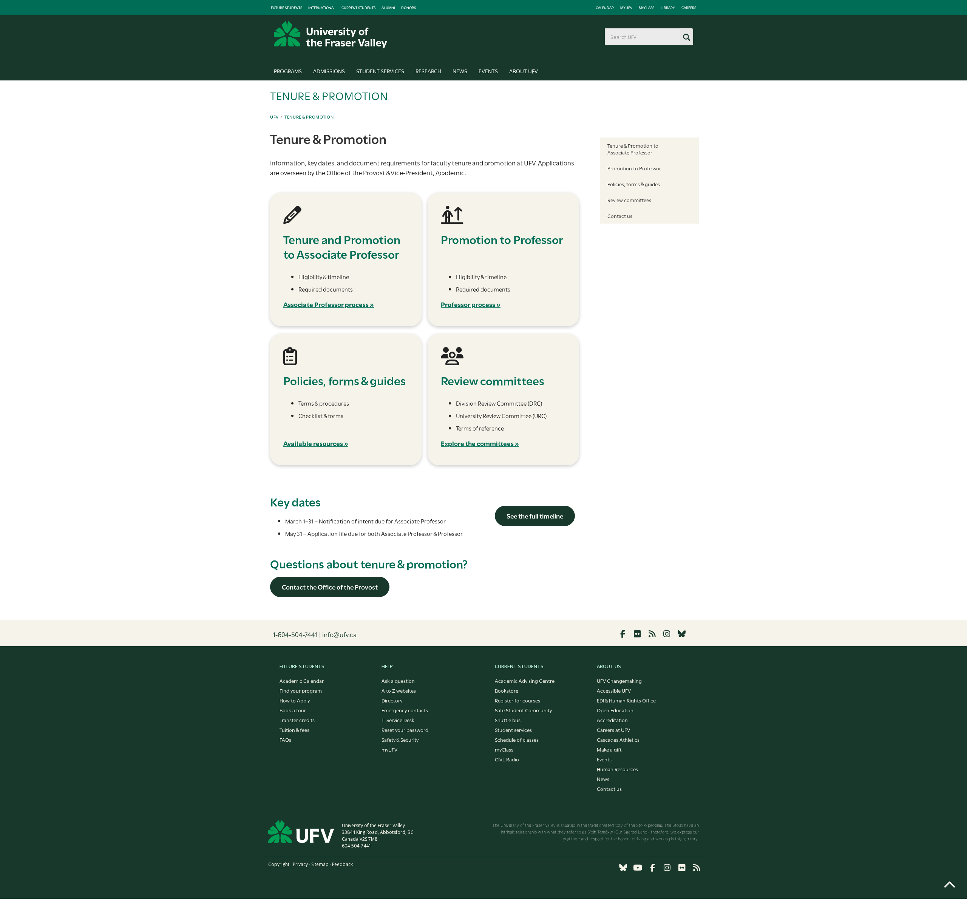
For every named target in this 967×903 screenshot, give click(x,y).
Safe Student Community (523, 710)
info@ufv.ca (339, 634)
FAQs (285, 739)
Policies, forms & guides (633, 184)
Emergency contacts (405, 710)
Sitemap (320, 864)
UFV (274, 117)
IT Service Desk (398, 720)
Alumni (388, 7)
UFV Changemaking (619, 680)
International (321, 7)
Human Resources (617, 769)
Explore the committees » (480, 443)
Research (428, 71)
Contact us (619, 215)
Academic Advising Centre (525, 680)
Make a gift (609, 749)
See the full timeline (535, 516)
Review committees (629, 200)
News (460, 71)
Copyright (278, 864)
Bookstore (506, 690)
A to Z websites (399, 690)
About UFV (523, 71)
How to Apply (295, 700)
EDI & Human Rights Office (626, 700)
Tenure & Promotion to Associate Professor (632, 149)
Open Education (615, 710)
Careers (688, 7)
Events (488, 71)
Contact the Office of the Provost (330, 587)
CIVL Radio (507, 759)
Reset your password (405, 729)
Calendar (605, 7)
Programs (288, 71)
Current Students (358, 7)
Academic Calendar (302, 680)
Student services (513, 729)
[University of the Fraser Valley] (330, 34)
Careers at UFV (613, 729)
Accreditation (612, 720)
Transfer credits (297, 720)
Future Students (286, 7)
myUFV (626, 7)
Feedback (342, 864)
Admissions (329, 71)
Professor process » (470, 304)
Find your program (301, 690)
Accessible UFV (614, 690)
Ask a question (398, 680)
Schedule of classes (517, 739)
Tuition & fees (294, 729)
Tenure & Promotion (309, 117)
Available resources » (315, 443)
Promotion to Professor (634, 168)
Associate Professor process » (328, 304)
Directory (392, 700)
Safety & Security (400, 739)
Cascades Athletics (618, 739)
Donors (408, 7)
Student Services (380, 71)
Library (668, 7)
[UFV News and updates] (696, 867)
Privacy (300, 864)
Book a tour (293, 710)
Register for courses (517, 700)
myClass (646, 7)
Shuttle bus (508, 720)
